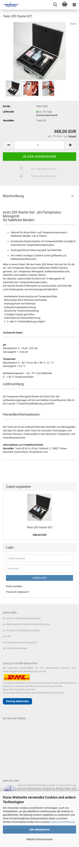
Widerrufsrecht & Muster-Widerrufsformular (28, 624)
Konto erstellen (14, 586)
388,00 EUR (39, 534)
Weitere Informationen (39, 839)
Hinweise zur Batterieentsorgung (22, 630)
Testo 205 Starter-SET (40, 527)
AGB (8, 636)
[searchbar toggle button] (55, 5)
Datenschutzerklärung (62, 821)
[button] (8, 145)
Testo (73, 23)
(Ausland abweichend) (46, 115)
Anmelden (39, 578)
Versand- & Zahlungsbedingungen (23, 618)
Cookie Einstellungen (16, 648)
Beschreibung (13, 196)
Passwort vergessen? (17, 591)
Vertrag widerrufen (17, 701)
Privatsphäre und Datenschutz (21, 642)
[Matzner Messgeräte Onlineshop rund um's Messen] (9, 5)
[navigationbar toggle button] (74, 5)
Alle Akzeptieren (40, 829)
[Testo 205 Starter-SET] (39, 50)
